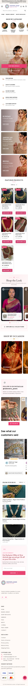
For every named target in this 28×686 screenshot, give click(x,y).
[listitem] (4, 28)
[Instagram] (2, 597)
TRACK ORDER (4, 627)
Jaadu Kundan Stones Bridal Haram (6, 234)
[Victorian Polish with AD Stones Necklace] (5, 316)
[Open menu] (2, 6)
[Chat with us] (25, 678)
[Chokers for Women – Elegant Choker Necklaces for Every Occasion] (14, 491)
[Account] (21, 6)
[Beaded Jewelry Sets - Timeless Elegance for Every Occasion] (14, 511)
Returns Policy (5, 645)
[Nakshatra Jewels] (12, 6)
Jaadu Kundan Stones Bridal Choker (20, 234)
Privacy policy (5, 643)
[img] (14, 459)
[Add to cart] (20, 316)
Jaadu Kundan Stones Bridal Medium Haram (7, 262)
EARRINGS (3, 617)
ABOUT (3, 622)
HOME (2, 14)
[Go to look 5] (18, 322)
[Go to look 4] (16, 322)
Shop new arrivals (14, 66)
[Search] (25, 10)
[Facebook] (6, 597)
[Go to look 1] (9, 322)
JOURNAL (3, 625)
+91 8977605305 (7, 654)
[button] (26, 6)
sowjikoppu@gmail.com (10, 656)
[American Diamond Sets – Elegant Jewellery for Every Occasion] (14, 530)
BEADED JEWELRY (10, 14)
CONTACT (3, 630)
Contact (3, 637)
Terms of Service (5, 640)
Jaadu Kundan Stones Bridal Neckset (6, 205)
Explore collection (14, 70)
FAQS (2, 620)
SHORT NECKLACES (20, 14)
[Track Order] (23, 6)
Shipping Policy (5, 648)
